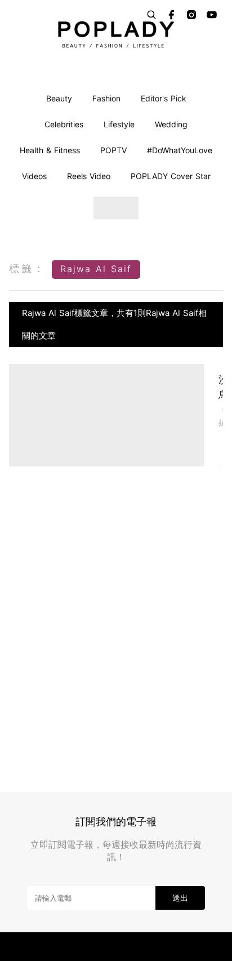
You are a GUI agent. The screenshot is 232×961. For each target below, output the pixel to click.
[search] (151, 15)
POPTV (113, 150)
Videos (34, 176)
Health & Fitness (50, 150)
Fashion (106, 98)
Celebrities (63, 124)
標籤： (27, 268)
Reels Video (88, 176)
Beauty (59, 98)
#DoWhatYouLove (179, 150)
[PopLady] (116, 34)
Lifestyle (119, 124)
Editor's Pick (163, 98)
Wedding (171, 124)
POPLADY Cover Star (171, 176)
